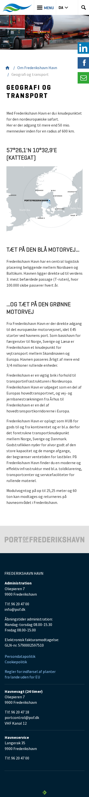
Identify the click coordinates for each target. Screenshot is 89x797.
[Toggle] (83, 78)
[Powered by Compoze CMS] (44, 793)
